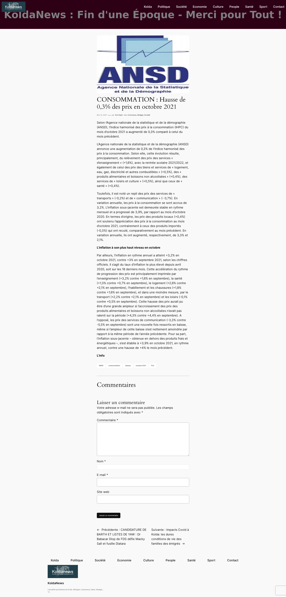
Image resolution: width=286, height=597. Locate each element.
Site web (103, 492)
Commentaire (107, 420)
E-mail (102, 475)
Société (147, 115)
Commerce (132, 115)
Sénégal (140, 115)
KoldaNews (56, 583)
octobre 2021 (141, 365)
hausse (128, 365)
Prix (152, 365)
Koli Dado (119, 115)
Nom (101, 461)
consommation (114, 365)
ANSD (101, 365)
